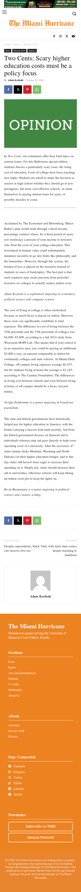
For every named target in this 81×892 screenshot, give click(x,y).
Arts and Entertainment (22, 673)
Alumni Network (40, 837)
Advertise (14, 725)
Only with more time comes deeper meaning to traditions (59, 550)
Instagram (18, 772)
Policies (12, 736)
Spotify (17, 794)
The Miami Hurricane (36, 626)
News (17, 44)
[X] (67, 36)
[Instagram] (60, 36)
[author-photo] (40, 590)
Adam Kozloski (15, 80)
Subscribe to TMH (40, 826)
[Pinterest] (27, 89)
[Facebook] (54, 36)
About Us (14, 695)
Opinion (32, 50)
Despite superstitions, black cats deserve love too (22, 548)
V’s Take (13, 684)
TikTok (17, 783)
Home (7, 44)
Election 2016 (30, 44)
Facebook (19, 766)
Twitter (17, 777)
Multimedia (15, 690)
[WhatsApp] (37, 89)
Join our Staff (16, 731)
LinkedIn (18, 789)
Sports (12, 667)
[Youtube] (73, 36)
